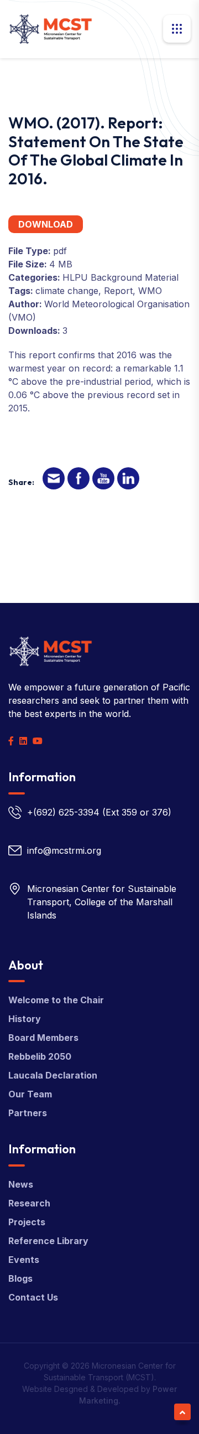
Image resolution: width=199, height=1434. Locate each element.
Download (45, 224)
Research (29, 1203)
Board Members (43, 1037)
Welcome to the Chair (56, 999)
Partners (27, 1112)
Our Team (30, 1094)
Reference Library (48, 1240)
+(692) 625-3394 (63, 812)
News (20, 1184)
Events (23, 1259)
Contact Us (33, 1297)
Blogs (20, 1278)
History (24, 1018)
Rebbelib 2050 (39, 1056)
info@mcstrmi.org (64, 850)
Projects (26, 1221)
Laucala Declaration (52, 1075)
